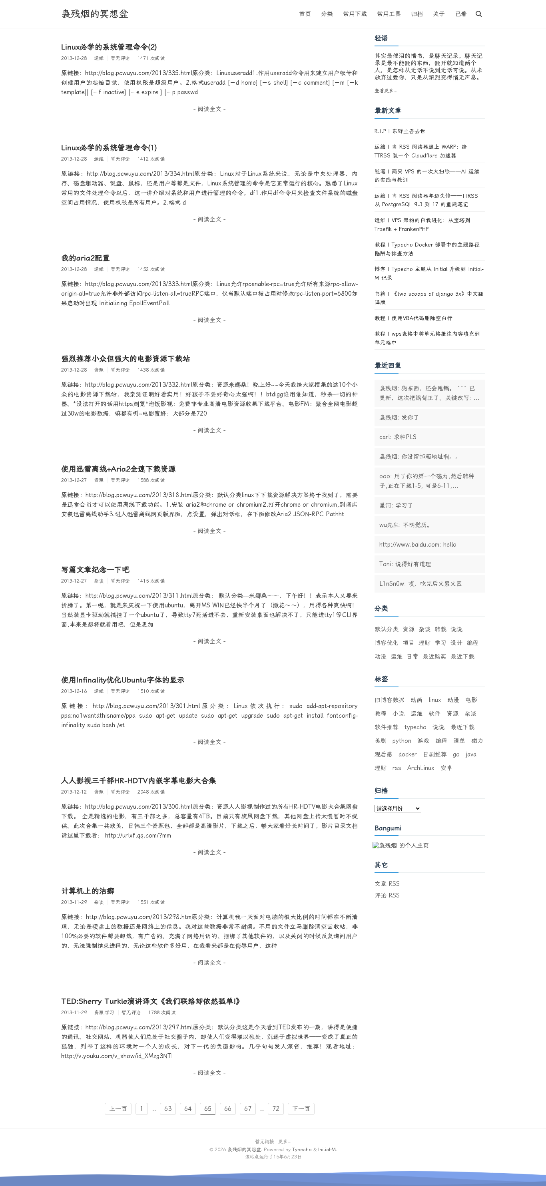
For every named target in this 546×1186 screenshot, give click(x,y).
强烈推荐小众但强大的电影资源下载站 (125, 358)
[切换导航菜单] (479, 14)
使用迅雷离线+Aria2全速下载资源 (118, 469)
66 (227, 1108)
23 (294, 1157)
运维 (397, 656)
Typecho (302, 1149)
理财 (424, 643)
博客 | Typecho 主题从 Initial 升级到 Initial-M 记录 (429, 273)
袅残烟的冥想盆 (94, 14)
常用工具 (389, 14)
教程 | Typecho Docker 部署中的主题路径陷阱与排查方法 (427, 249)
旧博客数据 (390, 700)
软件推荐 (387, 727)
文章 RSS (387, 884)
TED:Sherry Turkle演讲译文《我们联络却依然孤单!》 (152, 1001)
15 (276, 1157)
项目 (408, 643)
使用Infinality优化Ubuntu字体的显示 (123, 680)
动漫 (381, 656)
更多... (284, 1141)
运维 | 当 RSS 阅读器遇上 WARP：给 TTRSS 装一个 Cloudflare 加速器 (421, 151)
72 (275, 1108)
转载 (440, 629)
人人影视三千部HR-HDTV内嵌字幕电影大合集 (138, 780)
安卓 (446, 768)
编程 (472, 643)
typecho (415, 727)
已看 (461, 14)
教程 (381, 713)
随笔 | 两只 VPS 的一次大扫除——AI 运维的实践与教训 (427, 175)
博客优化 (387, 643)
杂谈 (424, 629)
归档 (417, 14)
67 (247, 1108)
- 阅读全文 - (209, 109)
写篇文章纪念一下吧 (95, 569)
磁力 (477, 740)
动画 (416, 700)
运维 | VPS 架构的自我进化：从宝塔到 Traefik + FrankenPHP (422, 224)
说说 (456, 629)
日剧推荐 (435, 754)
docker (408, 754)
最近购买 (434, 656)
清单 (459, 740)
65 (207, 1108)
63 (167, 1108)
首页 (305, 14)
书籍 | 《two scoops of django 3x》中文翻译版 (429, 298)
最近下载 (462, 656)
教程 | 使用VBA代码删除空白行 (413, 318)
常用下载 (355, 14)
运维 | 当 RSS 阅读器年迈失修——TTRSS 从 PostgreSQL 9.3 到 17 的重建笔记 (426, 200)
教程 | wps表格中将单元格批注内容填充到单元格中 (427, 338)
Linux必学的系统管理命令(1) (109, 147)
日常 (412, 656)
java (471, 754)
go (456, 754)
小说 (399, 713)
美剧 (381, 740)
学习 (440, 643)
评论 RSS (387, 895)
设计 (456, 643)
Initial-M (327, 1149)
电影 (471, 700)
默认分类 (387, 629)
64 (187, 1108)
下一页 (301, 1108)
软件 (434, 713)
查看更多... (386, 91)
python (402, 740)
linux (434, 700)
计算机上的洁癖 (87, 891)
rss (397, 768)
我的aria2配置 (85, 258)
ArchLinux (420, 768)
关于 (439, 14)
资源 (408, 629)
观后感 (384, 754)
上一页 (118, 1108)
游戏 (423, 740)
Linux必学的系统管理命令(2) (109, 47)
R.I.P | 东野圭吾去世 (400, 131)
